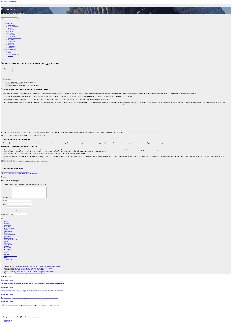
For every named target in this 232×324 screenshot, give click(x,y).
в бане (6, 221)
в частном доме (9, 228)
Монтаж (10, 56)
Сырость (7, 257)
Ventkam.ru (8, 9)
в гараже (7, 223)
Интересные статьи (10, 49)
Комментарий (7, 197)
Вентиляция (8, 231)
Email (5, 204)
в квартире (7, 225)
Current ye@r (5, 214)
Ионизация (7, 236)
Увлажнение (8, 259)
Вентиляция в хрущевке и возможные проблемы (29, 269)
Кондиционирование (14, 38)
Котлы (10, 52)
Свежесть (7, 254)
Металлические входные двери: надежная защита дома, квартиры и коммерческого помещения (32, 283)
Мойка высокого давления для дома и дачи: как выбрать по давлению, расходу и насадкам (30, 305)
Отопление (7, 51)
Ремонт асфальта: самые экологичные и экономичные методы (20, 173)
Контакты (7, 321)
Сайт (4, 207)
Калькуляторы (8, 238)
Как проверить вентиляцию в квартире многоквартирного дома (40, 266)
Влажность (7, 233)
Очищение (7, 251)
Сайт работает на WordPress (11, 317)
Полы (6, 252)
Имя (5, 200)
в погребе (7, 226)
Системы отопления (14, 54)
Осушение (7, 247)
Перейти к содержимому (8, 1)
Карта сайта (8, 320)
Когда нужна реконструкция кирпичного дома (15, 172)
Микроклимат (8, 244)
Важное (3, 59)
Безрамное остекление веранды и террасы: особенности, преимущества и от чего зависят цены (32, 291)
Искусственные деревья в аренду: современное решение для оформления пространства (29, 298)
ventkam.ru (37, 317)
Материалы (7, 243)
